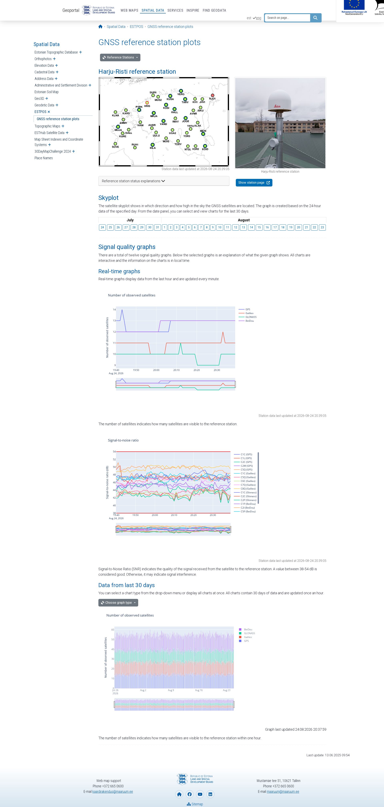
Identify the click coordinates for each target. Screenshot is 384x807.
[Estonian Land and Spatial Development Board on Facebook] (190, 794)
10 (219, 227)
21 (306, 227)
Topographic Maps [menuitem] (47, 126)
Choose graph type (118, 602)
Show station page (251, 182)
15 (259, 227)
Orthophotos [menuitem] (43, 59)
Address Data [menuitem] (44, 79)
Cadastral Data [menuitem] (44, 72)
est (249, 18)
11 (227, 227)
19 (290, 227)
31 (157, 227)
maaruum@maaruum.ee (283, 791)
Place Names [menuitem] (44, 158)
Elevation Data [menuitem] (44, 65)
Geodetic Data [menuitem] (44, 105)
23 (322, 227)
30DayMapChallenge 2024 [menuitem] (53, 151)
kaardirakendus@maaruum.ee (112, 791)
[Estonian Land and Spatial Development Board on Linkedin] (210, 794)
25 (110, 227)
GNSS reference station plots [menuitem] (58, 119)
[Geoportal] (97, 10)
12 (235, 227)
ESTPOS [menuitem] (40, 112)
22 (314, 227)
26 (118, 227)
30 (149, 227)
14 (251, 227)
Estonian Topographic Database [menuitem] (56, 52)
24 (102, 227)
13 (243, 227)
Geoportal (70, 10)
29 (141, 227)
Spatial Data (153, 10)
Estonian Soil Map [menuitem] (47, 92)
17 (275, 227)
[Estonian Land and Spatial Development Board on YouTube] (200, 794)
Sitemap (197, 804)
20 (298, 227)
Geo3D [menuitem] (39, 98)
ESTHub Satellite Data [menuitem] (49, 133)
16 (267, 227)
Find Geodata (214, 10)
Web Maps (129, 10)
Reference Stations (120, 57)
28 (134, 227)
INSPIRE (193, 10)
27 (126, 227)
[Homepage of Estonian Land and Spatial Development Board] (179, 794)
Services (175, 10)
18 (282, 227)
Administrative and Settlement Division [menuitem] (61, 85)
